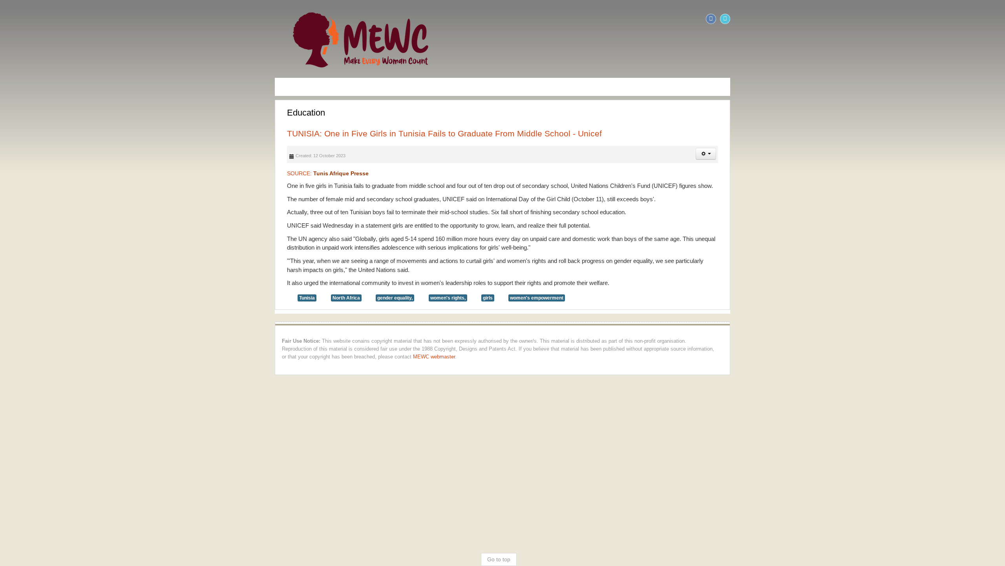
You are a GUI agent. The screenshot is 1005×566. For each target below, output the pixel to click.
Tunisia (34, 280)
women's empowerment (264, 280)
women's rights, (175, 280)
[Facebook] (984, 19)
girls (215, 280)
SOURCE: (55, 173)
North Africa (73, 280)
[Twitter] (998, 19)
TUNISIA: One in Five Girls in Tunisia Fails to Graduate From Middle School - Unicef (171, 133)
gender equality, (122, 280)
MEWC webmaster (30, 331)
